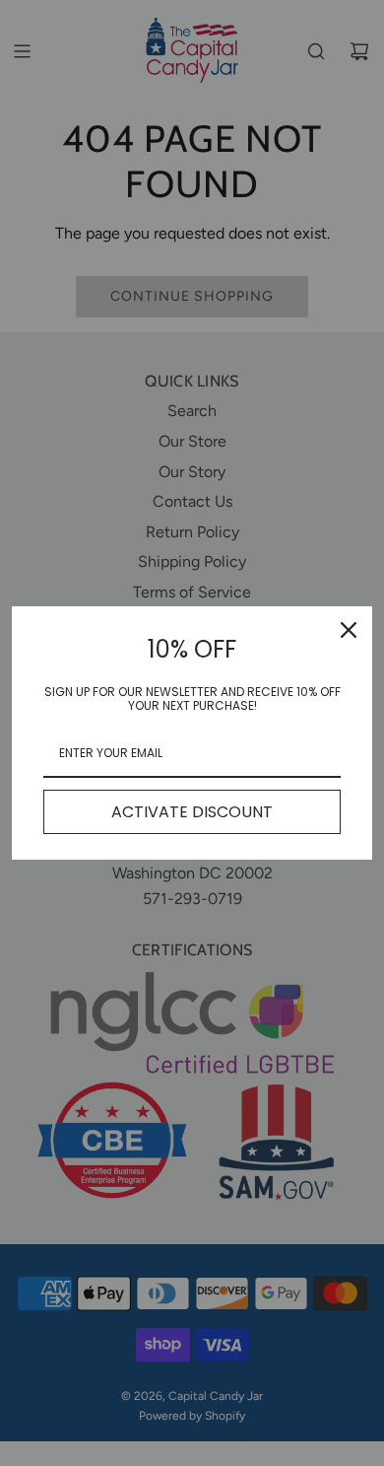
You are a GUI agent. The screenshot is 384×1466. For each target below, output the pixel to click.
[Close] (348, 630)
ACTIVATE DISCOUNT (192, 812)
